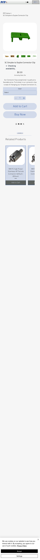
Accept (19, 551)
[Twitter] (24, 124)
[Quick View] (16, 156)
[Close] (37, 541)
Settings (19, 556)
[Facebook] (19, 124)
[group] (20, 165)
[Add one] (24, 98)
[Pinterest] (21, 124)
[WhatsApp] (16, 124)
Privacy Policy (22, 546)
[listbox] (35, 2)
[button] (27, 2)
